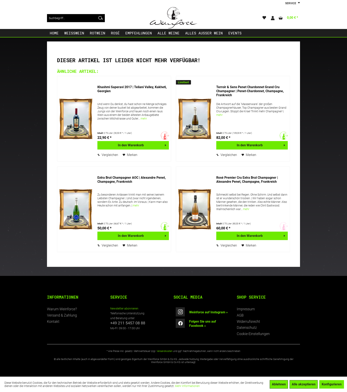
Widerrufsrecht (248, 321)
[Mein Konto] (272, 18)
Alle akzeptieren (303, 384)
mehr (144, 118)
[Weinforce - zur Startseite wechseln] (173, 17)
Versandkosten (164, 351)
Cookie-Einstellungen (253, 334)
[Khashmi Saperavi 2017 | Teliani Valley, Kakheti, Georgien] (76, 118)
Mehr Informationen (187, 386)
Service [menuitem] (291, 3)
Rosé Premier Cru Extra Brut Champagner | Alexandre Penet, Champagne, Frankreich (247, 180)
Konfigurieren (332, 384)
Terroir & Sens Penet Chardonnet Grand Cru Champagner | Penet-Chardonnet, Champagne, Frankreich (250, 91)
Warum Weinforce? (62, 309)
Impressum (246, 309)
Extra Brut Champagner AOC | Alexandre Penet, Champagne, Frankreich (131, 180)
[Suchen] (100, 18)
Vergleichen (109, 155)
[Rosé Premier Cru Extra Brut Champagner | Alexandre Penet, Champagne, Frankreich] (195, 209)
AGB (240, 315)
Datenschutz (247, 327)
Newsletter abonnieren (124, 308)
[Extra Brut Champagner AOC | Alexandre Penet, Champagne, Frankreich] (76, 209)
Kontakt (53, 321)
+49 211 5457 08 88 (127, 323)
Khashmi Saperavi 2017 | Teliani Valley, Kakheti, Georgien (132, 89)
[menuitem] (76, 18)
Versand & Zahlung (62, 315)
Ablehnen (279, 384)
